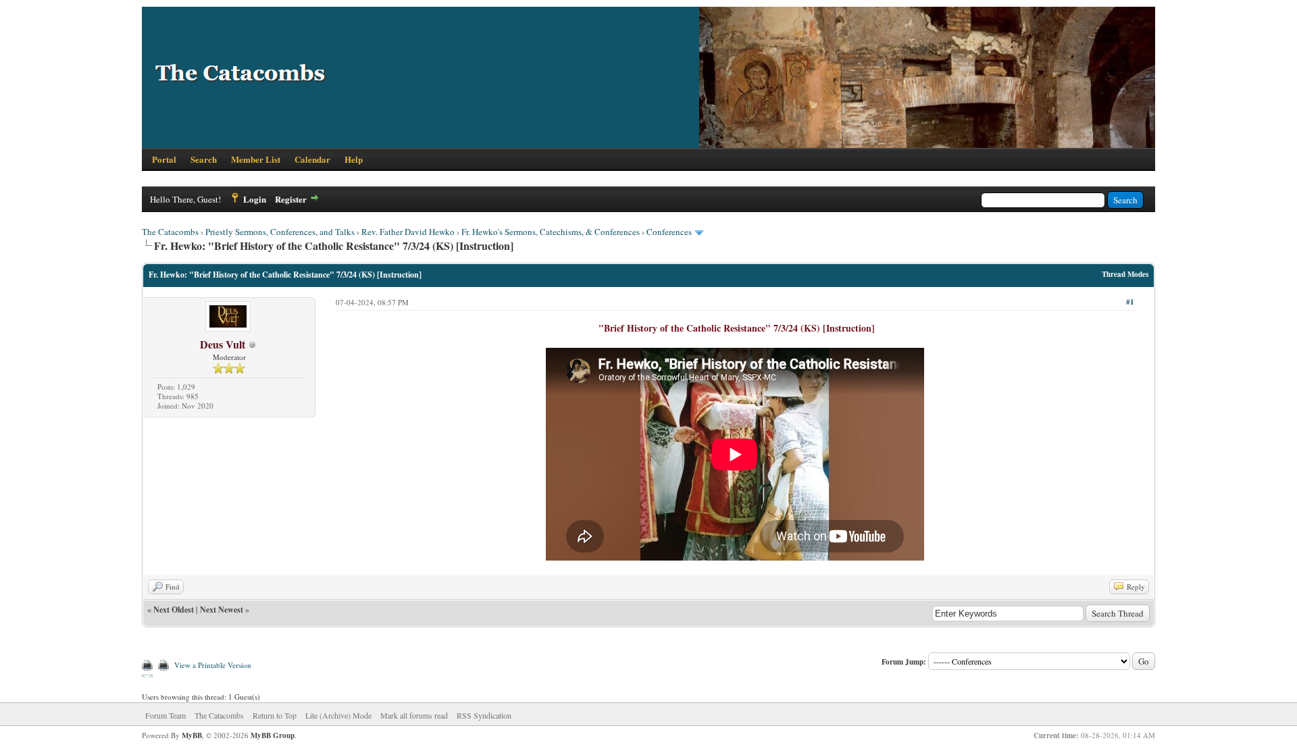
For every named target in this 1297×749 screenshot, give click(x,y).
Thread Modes (1125, 274)
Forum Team (165, 715)
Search (203, 159)
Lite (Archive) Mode (338, 715)
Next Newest (221, 609)
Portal (164, 159)
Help (354, 159)
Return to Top (275, 715)
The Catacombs (170, 232)
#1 (1130, 301)
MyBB (192, 735)
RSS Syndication (484, 715)
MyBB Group (273, 735)
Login (254, 198)
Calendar (312, 159)
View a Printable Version (212, 665)
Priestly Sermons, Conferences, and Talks (280, 232)
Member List (255, 159)
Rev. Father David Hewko (408, 232)
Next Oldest (173, 609)
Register (291, 198)
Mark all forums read (414, 715)
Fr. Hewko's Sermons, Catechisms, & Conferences (550, 232)
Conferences (669, 232)
